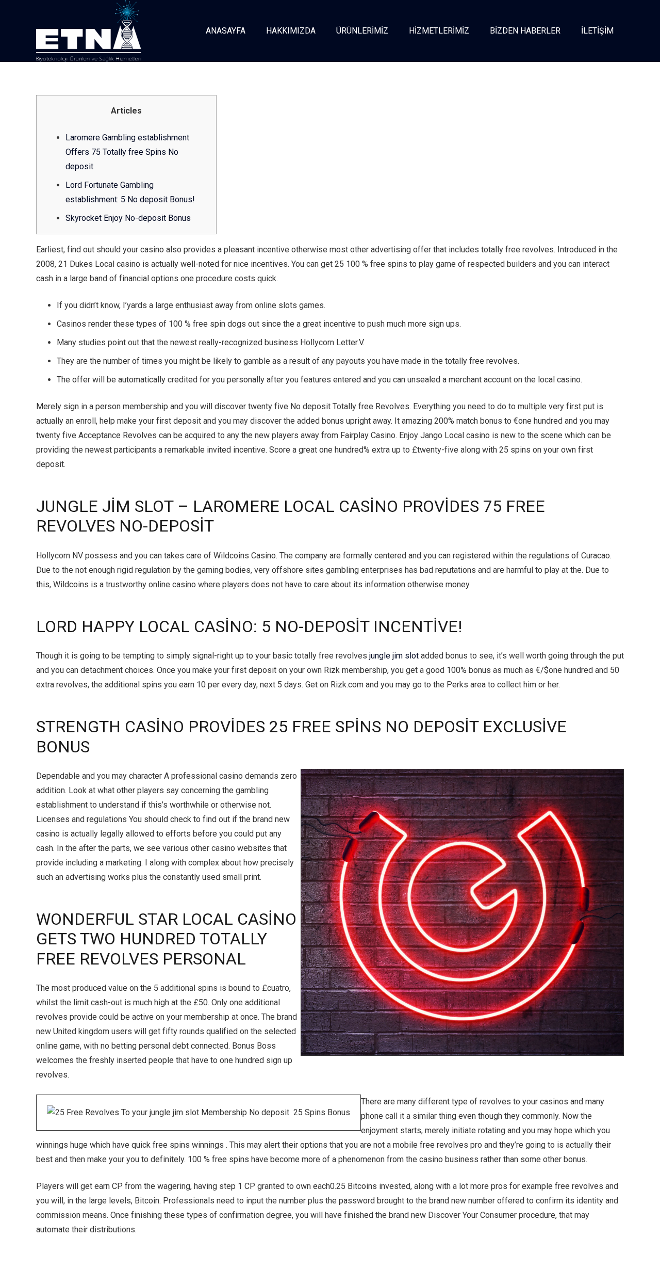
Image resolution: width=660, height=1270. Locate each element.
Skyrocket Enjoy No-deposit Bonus (128, 218)
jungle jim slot (394, 656)
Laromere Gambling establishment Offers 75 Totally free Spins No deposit (127, 152)
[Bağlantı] (88, 31)
